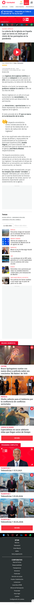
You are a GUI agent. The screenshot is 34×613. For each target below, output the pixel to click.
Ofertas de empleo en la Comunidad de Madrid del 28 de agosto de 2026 (5, 241)
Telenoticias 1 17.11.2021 (17, 457)
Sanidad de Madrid (7, 427)
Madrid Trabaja (15, 238)
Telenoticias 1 (6, 468)
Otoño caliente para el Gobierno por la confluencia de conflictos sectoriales (17, 385)
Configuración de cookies (17, 599)
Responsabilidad (17, 565)
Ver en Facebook (3, 535)
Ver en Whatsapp (30, 535)
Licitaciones (17, 582)
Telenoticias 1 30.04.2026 (17, 508)
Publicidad (17, 573)
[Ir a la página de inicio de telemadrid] (8, 2)
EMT (11, 256)
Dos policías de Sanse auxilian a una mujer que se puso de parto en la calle (5, 280)
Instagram (12, 24)
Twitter (7, 25)
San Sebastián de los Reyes (19, 277)
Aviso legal (17, 593)
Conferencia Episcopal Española (11, 219)
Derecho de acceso (17, 576)
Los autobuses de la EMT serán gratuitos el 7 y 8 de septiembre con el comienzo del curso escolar (5, 259)
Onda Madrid (20, 6)
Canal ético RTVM (17, 585)
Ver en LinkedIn (21, 535)
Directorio (17, 570)
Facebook (2, 25)
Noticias (5, 6)
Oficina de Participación (17, 588)
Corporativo (17, 560)
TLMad (11, 6)
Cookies (17, 596)
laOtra (17, 551)
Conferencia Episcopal (18, 217)
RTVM (17, 540)
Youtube (26, 24)
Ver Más (17, 438)
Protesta (4, 397)
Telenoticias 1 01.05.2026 (17, 482)
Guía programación (17, 554)
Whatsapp (31, 24)
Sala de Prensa (17, 562)
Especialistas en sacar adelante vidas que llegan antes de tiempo (17, 416)
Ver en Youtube (25, 535)
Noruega (13, 247)
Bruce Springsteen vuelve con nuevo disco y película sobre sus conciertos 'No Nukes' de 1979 (17, 355)
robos (12, 267)
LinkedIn (21, 24)
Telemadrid (17, 545)
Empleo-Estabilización (17, 579)
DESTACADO (8, 11)
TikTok (17, 25)
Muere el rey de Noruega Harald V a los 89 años (5, 250)
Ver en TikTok (17, 535)
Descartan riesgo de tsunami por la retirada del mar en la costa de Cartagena (5, 232)
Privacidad (17, 590)
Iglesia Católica (7, 29)
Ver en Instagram (12, 535)
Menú (31, 2)
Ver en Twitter (8, 535)
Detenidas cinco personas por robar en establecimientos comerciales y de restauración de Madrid (5, 269)
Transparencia (17, 568)
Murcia (12, 229)
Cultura (3, 366)
